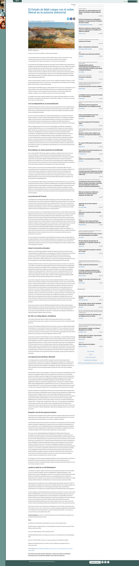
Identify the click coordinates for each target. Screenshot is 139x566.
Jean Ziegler (81, 79)
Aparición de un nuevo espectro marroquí (88, 204)
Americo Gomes (82, 282)
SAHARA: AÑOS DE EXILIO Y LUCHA (90, 5)
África (52, 21)
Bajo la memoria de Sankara (87, 344)
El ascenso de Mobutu (85, 77)
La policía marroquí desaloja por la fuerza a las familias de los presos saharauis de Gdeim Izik (91, 172)
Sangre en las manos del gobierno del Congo (89, 280)
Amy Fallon (81, 307)
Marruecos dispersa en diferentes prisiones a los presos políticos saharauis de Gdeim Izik (88, 193)
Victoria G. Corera (82, 33)
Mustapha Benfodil (82, 224)
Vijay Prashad (81, 118)
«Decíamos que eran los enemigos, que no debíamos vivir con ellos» (90, 315)
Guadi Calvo (81, 56)
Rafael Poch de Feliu (83, 346)
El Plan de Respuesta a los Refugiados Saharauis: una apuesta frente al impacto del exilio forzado (90, 21)
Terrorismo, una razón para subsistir (89, 54)
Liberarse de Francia (85, 41)
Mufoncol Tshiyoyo (82, 275)
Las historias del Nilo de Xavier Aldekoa (90, 86)
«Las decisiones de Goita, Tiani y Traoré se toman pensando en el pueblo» (90, 234)
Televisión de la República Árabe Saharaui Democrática (90, 363)
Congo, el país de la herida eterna (88, 264)
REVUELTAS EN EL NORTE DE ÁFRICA (91, 111)
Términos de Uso (59, 561)
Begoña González (82, 88)
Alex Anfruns (81, 237)
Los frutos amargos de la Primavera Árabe (89, 122)
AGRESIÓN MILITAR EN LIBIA (91, 139)
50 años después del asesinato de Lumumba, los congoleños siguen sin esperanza (89, 242)
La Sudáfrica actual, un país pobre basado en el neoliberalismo (91, 95)
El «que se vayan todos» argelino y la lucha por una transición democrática (90, 133)
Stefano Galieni (82, 98)
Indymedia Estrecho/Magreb (90, 360)
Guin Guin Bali (90, 351)
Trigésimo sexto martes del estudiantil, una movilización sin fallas (90, 221)
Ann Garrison (81, 246)
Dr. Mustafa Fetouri (82, 153)
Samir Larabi (81, 215)
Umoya (90, 354)
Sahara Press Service (91, 357)
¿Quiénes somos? (95, 562)
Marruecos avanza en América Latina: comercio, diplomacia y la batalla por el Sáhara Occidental (90, 29)
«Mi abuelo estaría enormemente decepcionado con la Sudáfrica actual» (90, 105)
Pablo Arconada (82, 253)
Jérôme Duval (81, 136)
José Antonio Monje (82, 207)
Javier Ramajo (81, 71)
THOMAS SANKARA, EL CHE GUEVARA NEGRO (90, 321)
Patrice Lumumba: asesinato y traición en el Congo (90, 250)
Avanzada (125, 1)
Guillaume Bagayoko (36, 21)
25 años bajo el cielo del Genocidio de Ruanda (89, 297)
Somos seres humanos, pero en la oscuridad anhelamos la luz (88, 115)
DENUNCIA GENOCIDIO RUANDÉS (91, 292)
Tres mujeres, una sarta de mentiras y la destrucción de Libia (90, 151)
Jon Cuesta (81, 318)
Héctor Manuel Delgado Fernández (85, 49)
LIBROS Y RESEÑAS (91, 59)
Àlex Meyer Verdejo (82, 332)
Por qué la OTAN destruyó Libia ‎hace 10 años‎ (90, 143)
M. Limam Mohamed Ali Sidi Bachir (85, 24)
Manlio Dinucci (82, 146)
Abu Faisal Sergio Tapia (83, 299)
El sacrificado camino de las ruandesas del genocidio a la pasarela (90, 304)
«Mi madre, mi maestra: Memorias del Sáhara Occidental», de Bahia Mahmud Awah (90, 12)
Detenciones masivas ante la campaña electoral (90, 213)
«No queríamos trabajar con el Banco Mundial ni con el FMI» (89, 329)
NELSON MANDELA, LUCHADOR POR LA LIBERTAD (90, 91)
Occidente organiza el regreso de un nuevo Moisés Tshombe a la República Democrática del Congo (90, 271)
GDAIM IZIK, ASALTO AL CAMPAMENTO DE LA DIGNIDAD (91, 164)
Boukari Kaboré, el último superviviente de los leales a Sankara (90, 336)
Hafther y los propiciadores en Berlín (89, 159)
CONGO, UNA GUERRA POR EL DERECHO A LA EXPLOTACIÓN (91, 257)
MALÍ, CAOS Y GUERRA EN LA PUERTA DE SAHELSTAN (90, 36)
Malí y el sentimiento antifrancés (88, 47)
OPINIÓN (91, 285)
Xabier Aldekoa (82, 108)
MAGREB (91, 200)
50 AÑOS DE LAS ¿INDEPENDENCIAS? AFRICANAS (90, 227)
